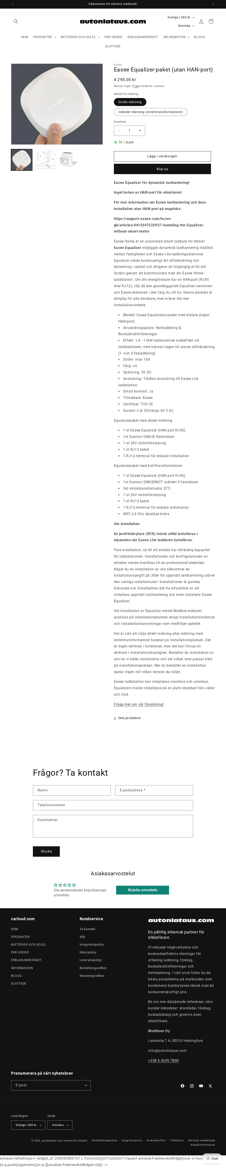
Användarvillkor (156, 1140)
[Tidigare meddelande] (12, 4)
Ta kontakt (88, 929)
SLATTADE (18, 983)
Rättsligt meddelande (201, 1140)
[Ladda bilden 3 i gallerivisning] (68, 159)
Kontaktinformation (203, 1144)
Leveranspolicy (91, 960)
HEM (14, 929)
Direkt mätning (130, 102)
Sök (82, 937)
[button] (16, 21)
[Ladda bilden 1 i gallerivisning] (21, 159)
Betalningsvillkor (92, 976)
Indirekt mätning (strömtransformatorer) (151, 112)
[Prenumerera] (85, 1085)
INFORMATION (22, 968)
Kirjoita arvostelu (142, 890)
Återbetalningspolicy (104, 1140)
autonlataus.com (52, 1140)
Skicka (46, 851)
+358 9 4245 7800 (163, 1060)
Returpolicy (88, 952)
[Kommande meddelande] (213, 4)
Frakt (135, 86)
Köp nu (162, 169)
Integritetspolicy (92, 944)
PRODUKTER (20, 937)
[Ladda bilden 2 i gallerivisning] (45, 159)
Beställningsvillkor (93, 968)
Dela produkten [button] (129, 718)
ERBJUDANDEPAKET (26, 960)
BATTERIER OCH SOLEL (28, 944)
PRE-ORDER (20, 952)
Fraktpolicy (177, 1140)
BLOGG (16, 976)
